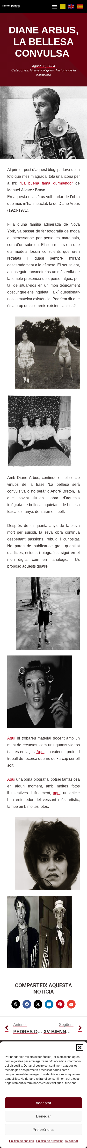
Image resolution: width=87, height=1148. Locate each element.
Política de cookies (21, 1141)
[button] (79, 1047)
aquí (56, 793)
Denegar (43, 1116)
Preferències (43, 1129)
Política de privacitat (49, 1141)
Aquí (11, 738)
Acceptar (43, 1103)
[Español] (80, 6)
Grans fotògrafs (42, 70)
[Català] (62, 6)
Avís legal (71, 1141)
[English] (71, 6)
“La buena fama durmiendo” (46, 183)
